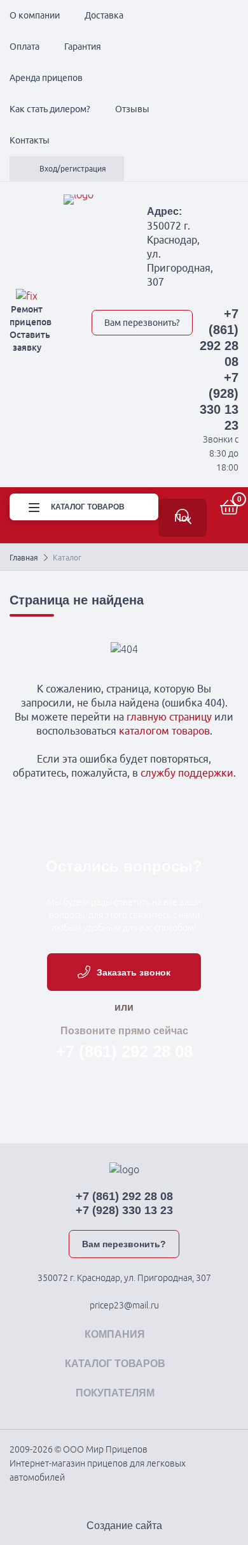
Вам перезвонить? (142, 323)
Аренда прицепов (46, 78)
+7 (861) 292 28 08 (124, 1051)
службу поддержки (187, 773)
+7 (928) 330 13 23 (124, 1210)
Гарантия (82, 46)
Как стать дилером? (50, 109)
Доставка (104, 15)
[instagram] (188, 296)
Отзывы (132, 109)
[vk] (98, 296)
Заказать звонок (133, 972)
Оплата (24, 46)
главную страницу (169, 716)
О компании (35, 15)
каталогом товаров (164, 730)
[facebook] (143, 296)
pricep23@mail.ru (124, 1305)
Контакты (30, 140)
